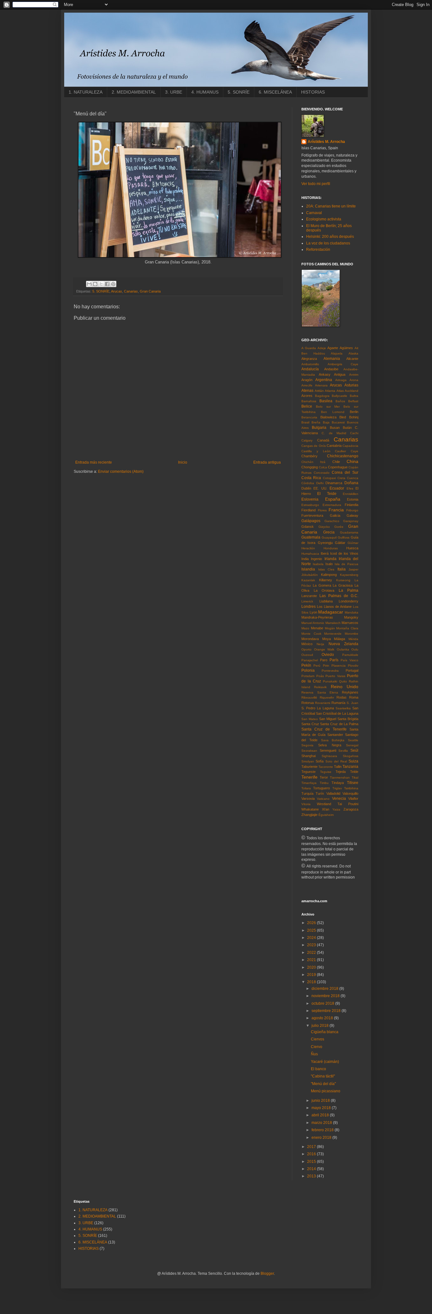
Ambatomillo (310, 364)
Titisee (352, 782)
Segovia (307, 745)
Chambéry (309, 456)
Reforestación (318, 249)
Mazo (305, 628)
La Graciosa (343, 585)
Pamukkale (350, 655)
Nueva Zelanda (343, 644)
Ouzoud (307, 655)
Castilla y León (315, 451)
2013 (312, 1176)
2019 (312, 974)
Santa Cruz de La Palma (339, 724)
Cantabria (334, 445)
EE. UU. (320, 488)
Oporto (306, 649)
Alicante (352, 359)
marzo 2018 (322, 1122)
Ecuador (337, 488)
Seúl (354, 750)
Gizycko (324, 526)
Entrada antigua (267, 462)
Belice (306, 406)
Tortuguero (321, 788)
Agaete (332, 348)
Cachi (354, 433)
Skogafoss (350, 756)
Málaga (339, 639)
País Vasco (349, 660)
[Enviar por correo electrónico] (89, 284)
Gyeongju (325, 543)
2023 (312, 945)
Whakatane (310, 809)
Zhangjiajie (309, 815)
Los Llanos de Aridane (334, 606)
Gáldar (340, 543)
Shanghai (308, 756)
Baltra (354, 396)
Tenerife (309, 777)
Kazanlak (308, 580)
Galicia (335, 515)
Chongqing (309, 467)
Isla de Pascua (346, 564)
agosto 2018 (323, 1018)
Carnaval (314, 213)
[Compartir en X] (101, 284)
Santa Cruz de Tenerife (324, 729)
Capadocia (350, 445)
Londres (308, 606)
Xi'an (325, 809)
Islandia (308, 569)
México (306, 644)
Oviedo (328, 654)
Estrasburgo (310, 505)
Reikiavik (320, 687)
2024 (312, 937)
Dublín (306, 488)
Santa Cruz (310, 724)
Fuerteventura (312, 515)
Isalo (329, 564)
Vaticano (323, 798)
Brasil (305, 422)
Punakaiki (330, 681)
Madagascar (330, 611)
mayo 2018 (322, 1108)
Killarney (325, 580)
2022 (312, 952)
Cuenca (352, 478)
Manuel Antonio (312, 623)
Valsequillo (350, 793)
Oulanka (343, 649)
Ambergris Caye (343, 364)
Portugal (352, 670)
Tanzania (350, 766)
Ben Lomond (332, 412)
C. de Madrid (334, 433)
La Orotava (324, 590)
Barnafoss (308, 401)
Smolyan (307, 761)
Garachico (331, 521)
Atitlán (319, 390)
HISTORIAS (313, 92)
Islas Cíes (326, 569)
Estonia (352, 499)
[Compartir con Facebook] (107, 284)
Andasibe (331, 369)
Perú (316, 665)
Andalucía (310, 369)
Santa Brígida (347, 719)
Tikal (355, 777)
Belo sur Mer (328, 406)
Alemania (332, 358)
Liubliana (326, 601)
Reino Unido (344, 686)
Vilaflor (353, 798)
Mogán (330, 628)
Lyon (313, 612)
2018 (312, 982)
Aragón (306, 380)
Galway (352, 515)
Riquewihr (327, 697)
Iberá (325, 553)
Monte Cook (311, 633)
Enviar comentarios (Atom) (121, 471)
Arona (353, 380)
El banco (318, 1069)
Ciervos (317, 1039)
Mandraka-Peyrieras (317, 617)
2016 (312, 1154)
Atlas (340, 390)
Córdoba (307, 483)
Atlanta (330, 390)
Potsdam (307, 676)
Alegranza (309, 359)
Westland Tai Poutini (337, 804)
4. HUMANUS (205, 92)
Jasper (353, 569)
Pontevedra (330, 670)
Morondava (310, 639)
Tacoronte (325, 766)
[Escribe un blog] (95, 284)
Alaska (353, 353)
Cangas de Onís (313, 445)
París (334, 660)
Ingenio (316, 559)
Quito (343, 681)
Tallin (338, 766)
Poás (320, 676)
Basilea (325, 401)
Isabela (318, 564)
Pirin (326, 665)
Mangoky (351, 617)
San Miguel (327, 719)
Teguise (325, 772)
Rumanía (338, 703)
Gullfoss (343, 537)
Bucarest (338, 422)
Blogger (267, 1273)
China (352, 461)
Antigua (339, 374)
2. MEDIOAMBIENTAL (134, 92)
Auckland (351, 390)
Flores (322, 510)
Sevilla (343, 750)
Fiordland (308, 510)
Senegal (352, 745)
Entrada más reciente (93, 462)
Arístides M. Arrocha (326, 141)
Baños (340, 401)
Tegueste (308, 772)
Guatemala (310, 537)
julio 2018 (321, 1025)
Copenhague (338, 467)
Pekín (306, 665)
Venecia (339, 798)
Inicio (182, 462)
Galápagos (310, 521)
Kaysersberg (349, 575)
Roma (353, 697)
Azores (306, 396)
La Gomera (322, 585)
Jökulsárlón (309, 575)
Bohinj (353, 417)
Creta (341, 478)
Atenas (307, 390)
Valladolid (333, 793)
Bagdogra (322, 396)
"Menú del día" (323, 1084)
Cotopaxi (329, 478)
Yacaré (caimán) (325, 1061)
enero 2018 (322, 1137)
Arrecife (306, 385)
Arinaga (341, 380)
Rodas (341, 697)
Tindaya (337, 783)
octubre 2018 (323, 1003)
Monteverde (333, 633)
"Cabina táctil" (323, 1076)
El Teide (326, 493)
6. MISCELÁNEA (275, 92)
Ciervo (316, 1047)
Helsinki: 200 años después (330, 236)
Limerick (307, 601)
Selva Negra (329, 745)
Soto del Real (336, 761)
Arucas (116, 291)
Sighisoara (329, 756)
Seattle (353, 740)
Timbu (324, 783)
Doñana (351, 483)
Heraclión (308, 548)
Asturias (351, 385)
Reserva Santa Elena (319, 692)
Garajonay (350, 521)
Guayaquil (329, 537)
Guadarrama (349, 532)
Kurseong (343, 580)
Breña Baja (320, 422)
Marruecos (350, 623)
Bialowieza (328, 417)
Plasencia (338, 665)
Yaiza (336, 809)
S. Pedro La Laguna (317, 708)
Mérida (353, 639)
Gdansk (307, 526)
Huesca (352, 548)
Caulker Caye (346, 451)
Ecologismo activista (323, 219)
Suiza (353, 761)
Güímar (353, 543)
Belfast (353, 401)
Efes (350, 488)
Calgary (306, 440)
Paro (323, 660)
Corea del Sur (345, 472)
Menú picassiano (325, 1091)
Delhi (320, 483)
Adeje (322, 348)
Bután (347, 427)
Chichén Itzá (313, 462)
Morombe (351, 633)
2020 (312, 967)
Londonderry (348, 601)
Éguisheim (326, 815)
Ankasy (324, 374)
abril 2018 (321, 1115)
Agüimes (346, 348)
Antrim (353, 374)
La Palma (349, 590)
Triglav (337, 788)
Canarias (131, 291)
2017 (312, 1146)
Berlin (354, 412)
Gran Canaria (150, 291)
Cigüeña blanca (324, 1032)
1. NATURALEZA (85, 92)
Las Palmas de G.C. (338, 596)
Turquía (307, 793)
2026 (312, 923)
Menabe (317, 628)
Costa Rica (311, 478)
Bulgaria (319, 427)
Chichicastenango (342, 456)
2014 (312, 1169)
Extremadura (332, 505)
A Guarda (308, 348)
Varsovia (308, 798)
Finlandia (351, 505)
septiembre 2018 (327, 1011)
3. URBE (173, 92)
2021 (312, 960)
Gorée (338, 526)
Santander (335, 735)
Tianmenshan (340, 777)
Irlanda (330, 559)
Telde (354, 772)
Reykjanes (350, 692)
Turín (320, 793)
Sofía (320, 761)
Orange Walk (324, 649)
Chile (336, 462)
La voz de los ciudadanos (328, 243)
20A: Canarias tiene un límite (331, 206)
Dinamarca (333, 483)
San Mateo (309, 719)
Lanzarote (309, 596)
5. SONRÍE (239, 92)
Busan (335, 427)
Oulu (354, 649)
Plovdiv (353, 665)
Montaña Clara (347, 628)
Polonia (308, 670)
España (332, 499)
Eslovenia (309, 499)
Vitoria (306, 804)
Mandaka (351, 612)
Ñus (314, 1054)
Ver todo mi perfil (315, 184)
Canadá (323, 440)
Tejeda (341, 772)
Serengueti (328, 750)
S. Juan (352, 703)
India (305, 559)
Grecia (329, 532)
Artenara (321, 385)
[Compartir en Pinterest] (113, 284)
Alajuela (337, 353)
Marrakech (333, 623)
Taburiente (309, 766)
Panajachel (309, 660)
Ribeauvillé (309, 697)
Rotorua (307, 703)
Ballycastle (339, 396)
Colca (323, 467)
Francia (336, 509)
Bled (342, 417)
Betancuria (309, 417)
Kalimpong (329, 575)
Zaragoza (350, 809)
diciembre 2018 (325, 988)
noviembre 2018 (326, 996)
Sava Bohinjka (333, 740)
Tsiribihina (351, 788)
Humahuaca (310, 553)
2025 (312, 930)
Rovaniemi (322, 703)
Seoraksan (309, 750)
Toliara (306, 788)
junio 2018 (321, 1100)
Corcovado (322, 472)
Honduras (331, 548)
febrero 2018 (323, 1130)
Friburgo (352, 510)
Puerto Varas (335, 676)
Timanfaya (309, 783)
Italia (341, 569)
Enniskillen (350, 494)
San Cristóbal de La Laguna (337, 713)
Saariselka (343, 708)
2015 (312, 1161)
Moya (326, 639)
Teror (324, 777)
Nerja (320, 644)
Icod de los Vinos (344, 553)
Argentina (323, 380)
